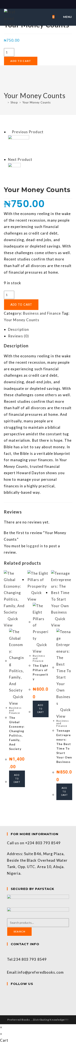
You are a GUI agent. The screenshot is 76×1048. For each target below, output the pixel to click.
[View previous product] (9, 132)
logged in (34, 546)
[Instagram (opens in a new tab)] (40, 4)
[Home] (5, 102)
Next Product (20, 159)
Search (19, 931)
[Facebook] (8, 992)
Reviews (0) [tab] (18, 336)
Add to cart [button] (17, 779)
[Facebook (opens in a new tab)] (36, 4)
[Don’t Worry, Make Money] (18, 145)
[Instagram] (8, 999)
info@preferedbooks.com (41, 972)
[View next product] (34, 159)
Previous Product (27, 132)
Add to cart (20, 60)
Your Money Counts (36, 102)
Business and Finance (42, 313)
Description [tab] (18, 329)
